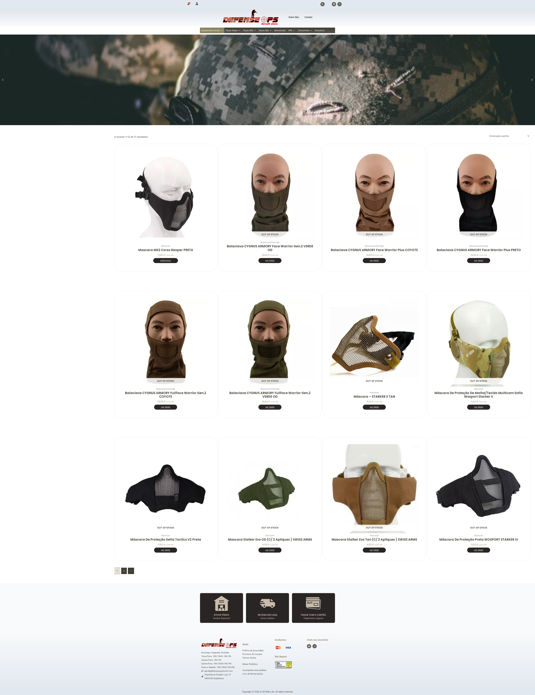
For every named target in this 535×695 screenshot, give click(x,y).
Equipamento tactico (210, 30)
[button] (322, 4)
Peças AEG (248, 30)
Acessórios (319, 30)
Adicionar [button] (165, 260)
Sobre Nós (294, 17)
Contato (308, 17)
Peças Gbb (264, 30)
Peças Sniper (232, 30)
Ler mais (269, 260)
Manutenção (280, 30)
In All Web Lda (267, 691)
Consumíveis (303, 30)
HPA (290, 30)
